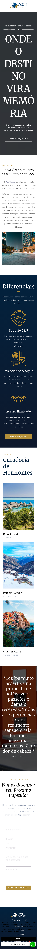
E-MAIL (9, 839)
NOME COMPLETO (13, 830)
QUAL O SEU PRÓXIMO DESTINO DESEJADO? (17, 858)
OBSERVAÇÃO (11, 869)
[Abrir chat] (33, 945)
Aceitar (18, 939)
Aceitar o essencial (18, 944)
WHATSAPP (11, 848)
